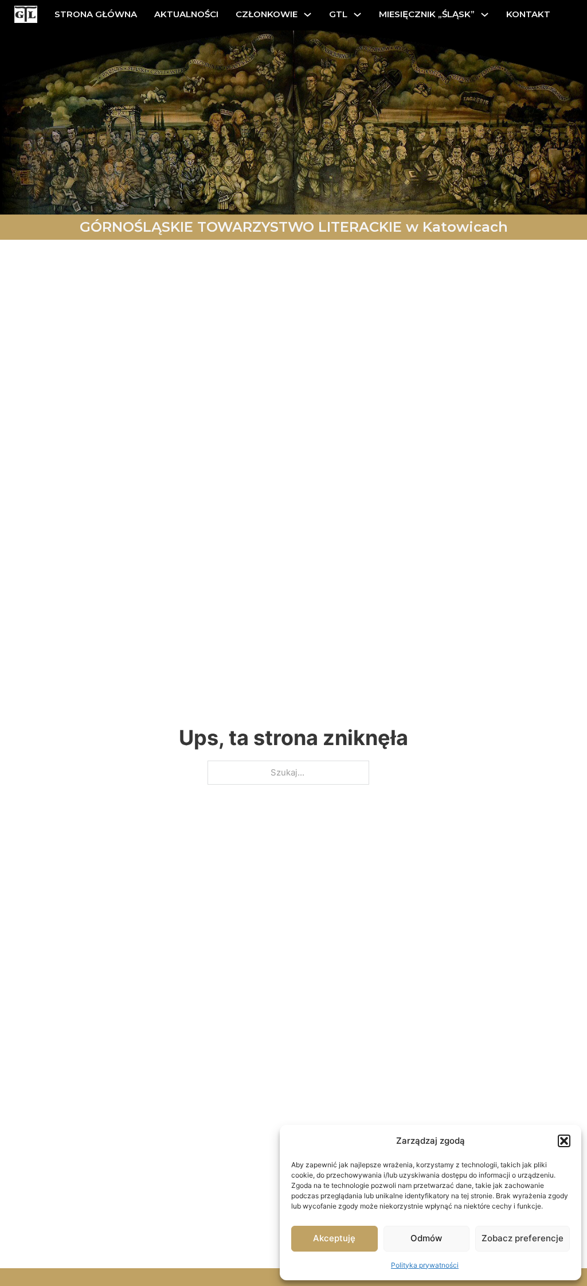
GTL (338, 14)
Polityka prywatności (425, 1265)
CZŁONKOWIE (267, 14)
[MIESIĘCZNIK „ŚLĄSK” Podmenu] (484, 14)
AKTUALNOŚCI (186, 14)
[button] (564, 1141)
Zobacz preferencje (522, 1238)
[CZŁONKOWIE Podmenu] (307, 14)
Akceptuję (334, 1238)
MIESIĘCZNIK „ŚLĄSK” (427, 14)
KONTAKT (528, 14)
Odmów (426, 1238)
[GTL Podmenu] (357, 14)
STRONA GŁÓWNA (95, 14)
